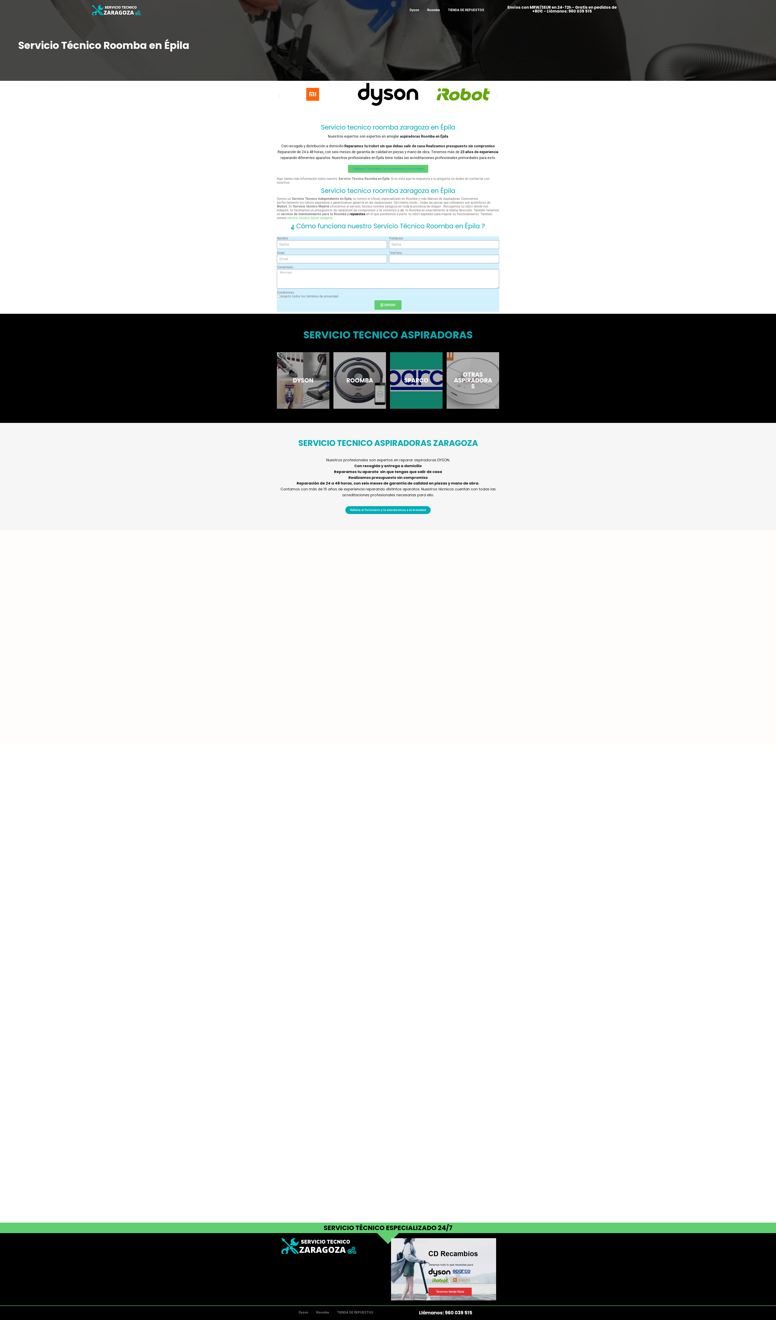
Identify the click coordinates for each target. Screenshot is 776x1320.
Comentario (285, 267)
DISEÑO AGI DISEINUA (298, 1274)
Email (280, 253)
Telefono (395, 253)
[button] (279, 95)
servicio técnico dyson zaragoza (310, 218)
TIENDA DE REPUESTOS (466, 10)
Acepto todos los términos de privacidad (309, 296)
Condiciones (285, 292)
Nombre (282, 238)
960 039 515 (458, 1312)
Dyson (414, 10)
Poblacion (396, 238)
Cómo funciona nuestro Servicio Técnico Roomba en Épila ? (388, 226)
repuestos (357, 214)
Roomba (433, 10)
